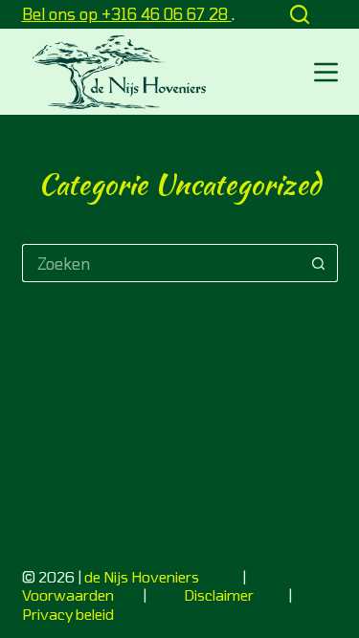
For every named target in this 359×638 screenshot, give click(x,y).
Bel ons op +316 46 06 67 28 (127, 14)
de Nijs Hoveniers (141, 576)
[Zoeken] (299, 14)
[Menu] (326, 72)
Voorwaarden (69, 595)
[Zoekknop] (319, 263)
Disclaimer (219, 595)
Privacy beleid (68, 614)
